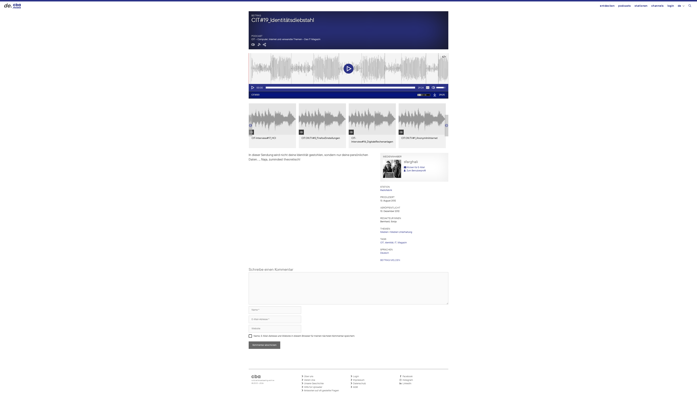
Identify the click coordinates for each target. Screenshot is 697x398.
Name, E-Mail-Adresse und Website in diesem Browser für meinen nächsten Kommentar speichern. (304, 336)
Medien (384, 232)
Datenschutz (359, 383)
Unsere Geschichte (313, 383)
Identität (389, 243)
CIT (382, 243)
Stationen (641, 6)
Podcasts (624, 6)
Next (446, 125)
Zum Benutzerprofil (415, 171)
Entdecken (607, 6)
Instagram (407, 380)
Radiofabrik (386, 190)
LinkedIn (406, 383)
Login (670, 6)
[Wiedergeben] (252, 87)
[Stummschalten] (433, 87)
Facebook (407, 376)
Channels (657, 6)
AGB (355, 387)
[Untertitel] (427, 87)
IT (396, 243)
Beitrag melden (390, 260)
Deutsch (384, 253)
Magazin (402, 243)
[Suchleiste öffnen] (690, 6)
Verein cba (309, 380)
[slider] (340, 87)
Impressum (358, 380)
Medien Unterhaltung (401, 232)
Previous (250, 125)
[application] (348, 87)
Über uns (308, 376)
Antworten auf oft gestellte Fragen (321, 390)
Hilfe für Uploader (312, 387)
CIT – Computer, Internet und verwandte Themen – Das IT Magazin (285, 39)
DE (679, 6)
